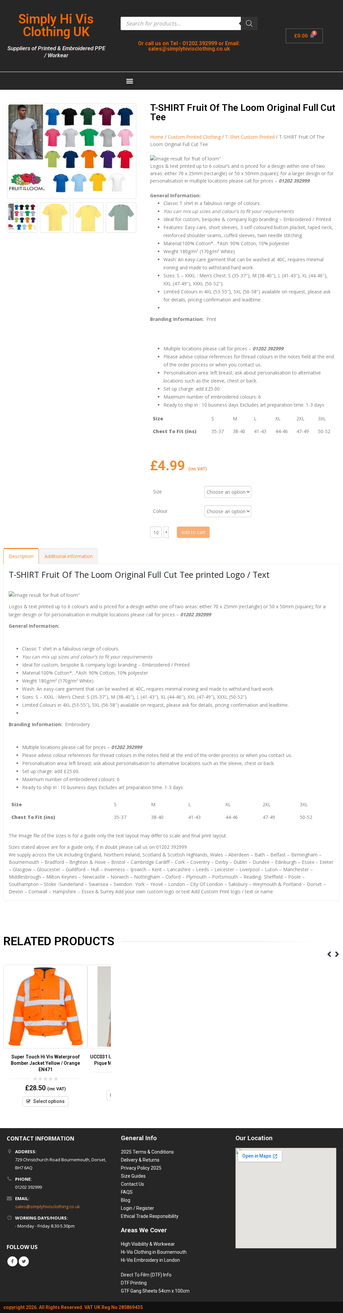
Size (157, 491)
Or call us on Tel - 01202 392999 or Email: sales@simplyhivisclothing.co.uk (189, 46)
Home (156, 137)
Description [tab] (21, 556)
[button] (129, 80)
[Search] (249, 23)
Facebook (12, 1261)
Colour (160, 510)
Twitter (24, 1261)
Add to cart (193, 532)
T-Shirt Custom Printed (250, 137)
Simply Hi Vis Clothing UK (56, 25)
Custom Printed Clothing (194, 137)
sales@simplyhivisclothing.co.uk (47, 1206)
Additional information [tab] (69, 556)
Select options (49, 1101)
